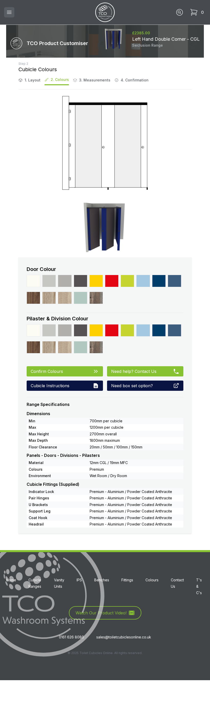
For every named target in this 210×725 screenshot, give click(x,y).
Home (11, 580)
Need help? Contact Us (133, 371)
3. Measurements (94, 80)
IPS (79, 580)
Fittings (127, 580)
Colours (152, 580)
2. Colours (60, 79)
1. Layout (32, 80)
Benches (101, 580)
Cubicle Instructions (50, 385)
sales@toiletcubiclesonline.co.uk (123, 637)
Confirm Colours (47, 371)
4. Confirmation (135, 80)
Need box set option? (132, 385)
